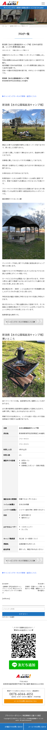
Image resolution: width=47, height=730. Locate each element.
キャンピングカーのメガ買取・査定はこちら (20, 96)
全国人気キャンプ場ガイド (21, 50)
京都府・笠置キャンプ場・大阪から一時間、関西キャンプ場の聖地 (35, 588)
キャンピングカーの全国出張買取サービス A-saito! (29, 719)
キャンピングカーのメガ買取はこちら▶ (20, 322)
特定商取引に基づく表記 (32, 715)
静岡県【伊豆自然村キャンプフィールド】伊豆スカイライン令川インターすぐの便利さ (12, 589)
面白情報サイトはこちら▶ (12, 199)
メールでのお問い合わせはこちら (25, 701)
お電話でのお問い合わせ (12, 727)
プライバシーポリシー (13, 715)
